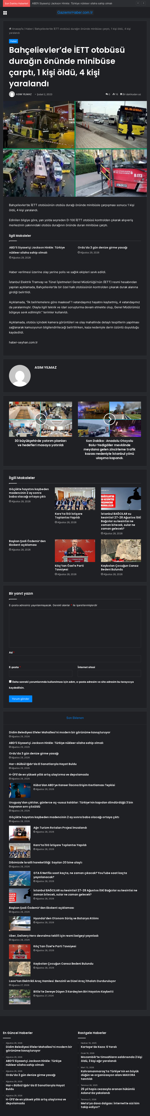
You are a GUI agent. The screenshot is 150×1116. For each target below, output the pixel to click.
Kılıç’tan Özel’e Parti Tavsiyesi (69, 567)
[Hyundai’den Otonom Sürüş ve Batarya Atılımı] (19, 923)
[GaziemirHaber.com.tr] (75, 12)
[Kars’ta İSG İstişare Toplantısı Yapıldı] (75, 498)
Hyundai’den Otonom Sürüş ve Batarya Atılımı (66, 918)
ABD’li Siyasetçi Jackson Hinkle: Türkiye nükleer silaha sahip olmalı (56, 743)
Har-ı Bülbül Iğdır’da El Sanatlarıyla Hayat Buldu (43, 764)
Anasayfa (17, 28)
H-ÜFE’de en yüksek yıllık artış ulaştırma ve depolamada (49, 774)
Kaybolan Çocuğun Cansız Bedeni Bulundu (119, 567)
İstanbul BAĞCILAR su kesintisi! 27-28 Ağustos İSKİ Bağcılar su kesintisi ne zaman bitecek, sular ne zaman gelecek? (121, 521)
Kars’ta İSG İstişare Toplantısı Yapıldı (68, 515)
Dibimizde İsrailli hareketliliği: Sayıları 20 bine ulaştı (45, 862)
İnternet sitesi (86, 667)
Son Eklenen (75, 718)
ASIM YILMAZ (24, 94)
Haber (29, 28)
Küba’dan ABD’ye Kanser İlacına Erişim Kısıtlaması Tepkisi (74, 785)
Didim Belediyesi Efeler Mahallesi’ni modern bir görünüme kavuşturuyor (59, 732)
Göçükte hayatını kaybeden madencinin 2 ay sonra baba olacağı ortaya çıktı (29, 493)
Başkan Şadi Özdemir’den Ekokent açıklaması (27, 543)
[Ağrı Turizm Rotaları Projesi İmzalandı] (19, 833)
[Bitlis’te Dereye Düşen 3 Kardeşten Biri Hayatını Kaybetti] (19, 997)
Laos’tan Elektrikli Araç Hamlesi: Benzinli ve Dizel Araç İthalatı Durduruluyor (62, 981)
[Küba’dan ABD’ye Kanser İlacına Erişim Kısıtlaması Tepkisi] (19, 790)
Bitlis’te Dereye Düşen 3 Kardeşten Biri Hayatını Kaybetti (73, 992)
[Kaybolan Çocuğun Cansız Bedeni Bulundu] (121, 550)
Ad (11, 652)
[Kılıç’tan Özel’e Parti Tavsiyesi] (75, 550)
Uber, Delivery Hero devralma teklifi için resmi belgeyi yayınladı (53, 936)
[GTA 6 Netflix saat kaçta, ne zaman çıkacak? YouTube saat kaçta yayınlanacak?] (19, 878)
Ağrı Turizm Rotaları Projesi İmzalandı (60, 828)
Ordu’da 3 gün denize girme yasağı (53, 3)
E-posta (15, 667)
